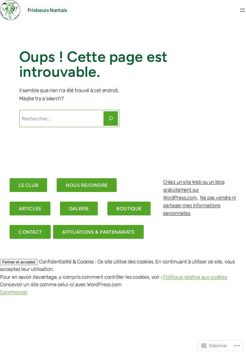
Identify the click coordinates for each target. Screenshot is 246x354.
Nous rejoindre (86, 185)
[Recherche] (111, 118)
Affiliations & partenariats (98, 232)
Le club (28, 185)
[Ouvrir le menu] (242, 10)
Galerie (79, 208)
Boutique (129, 208)
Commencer (13, 292)
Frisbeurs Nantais (47, 10)
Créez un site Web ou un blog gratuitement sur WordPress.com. (193, 189)
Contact (30, 232)
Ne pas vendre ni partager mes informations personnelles (199, 205)
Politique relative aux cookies (195, 277)
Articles (30, 208)
